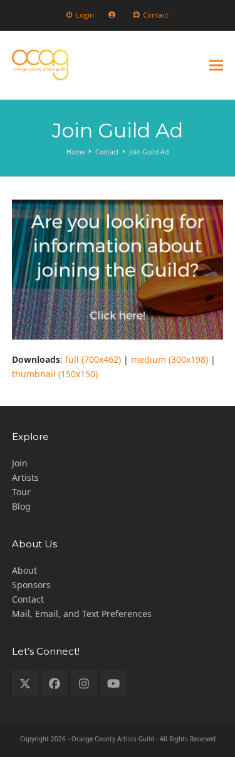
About (24, 570)
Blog (21, 506)
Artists (25, 477)
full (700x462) (93, 359)
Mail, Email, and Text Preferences (82, 614)
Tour (21, 492)
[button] (216, 65)
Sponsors (31, 585)
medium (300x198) (169, 359)
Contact (28, 599)
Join (20, 463)
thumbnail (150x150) (55, 374)
